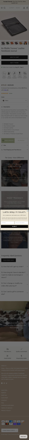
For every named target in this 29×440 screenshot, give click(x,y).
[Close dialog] (27, 211)
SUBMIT (14, 226)
